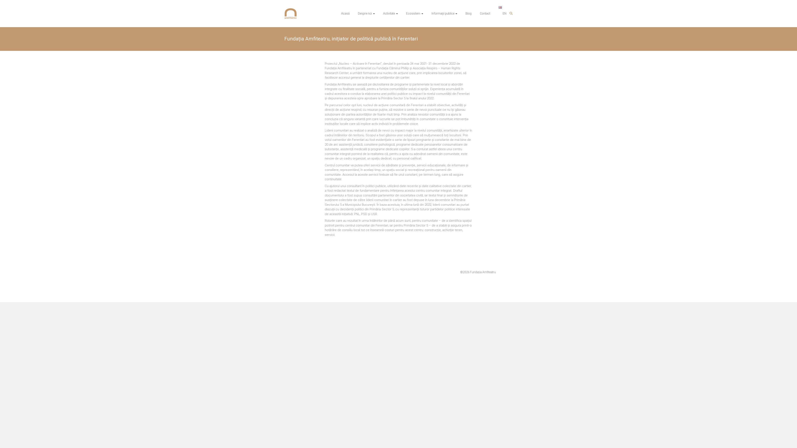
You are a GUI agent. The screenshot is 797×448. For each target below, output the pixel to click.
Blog (469, 13)
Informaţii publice (443, 13)
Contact (485, 13)
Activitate (389, 13)
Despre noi (365, 13)
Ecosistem (413, 13)
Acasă (345, 13)
